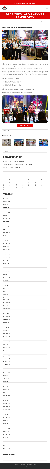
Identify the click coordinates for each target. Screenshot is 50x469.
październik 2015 (7, 434)
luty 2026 (5, 210)
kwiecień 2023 (6, 266)
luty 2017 (5, 400)
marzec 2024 (6, 246)
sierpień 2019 (6, 339)
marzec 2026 (6, 207)
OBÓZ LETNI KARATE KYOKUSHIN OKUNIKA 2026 (14, 161)
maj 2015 (5, 443)
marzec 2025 (6, 226)
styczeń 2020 (6, 327)
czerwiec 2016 (6, 412)
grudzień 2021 (6, 297)
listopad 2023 (6, 252)
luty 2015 (5, 445)
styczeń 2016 (6, 426)
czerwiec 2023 (6, 263)
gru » (7, 189)
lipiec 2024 (5, 235)
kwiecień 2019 (6, 347)
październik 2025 (7, 218)
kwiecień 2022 (6, 288)
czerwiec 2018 (6, 367)
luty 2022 (5, 294)
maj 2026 (5, 204)
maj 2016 (5, 414)
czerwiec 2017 (6, 389)
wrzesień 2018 (6, 361)
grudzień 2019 (6, 330)
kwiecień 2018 (6, 372)
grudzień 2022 (6, 271)
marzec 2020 (6, 322)
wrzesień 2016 (6, 409)
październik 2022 (7, 277)
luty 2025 (5, 229)
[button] (3, 143)
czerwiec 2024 (6, 238)
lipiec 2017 (5, 386)
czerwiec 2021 (6, 308)
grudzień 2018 (6, 355)
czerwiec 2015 (6, 440)
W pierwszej (4, 68)
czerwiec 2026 (6, 201)
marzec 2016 (6, 420)
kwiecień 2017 (6, 395)
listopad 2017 (6, 381)
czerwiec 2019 (6, 341)
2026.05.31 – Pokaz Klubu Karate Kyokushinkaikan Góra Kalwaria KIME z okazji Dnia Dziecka (24, 173)
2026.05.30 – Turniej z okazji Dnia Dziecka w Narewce (15, 170)
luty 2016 (5, 423)
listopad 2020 (6, 313)
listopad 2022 (6, 274)
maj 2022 (5, 285)
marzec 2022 (6, 291)
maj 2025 (5, 224)
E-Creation (34, 464)
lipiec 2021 (5, 305)
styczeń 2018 (6, 378)
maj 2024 (5, 240)
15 (16, 184)
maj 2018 (5, 370)
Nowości (5, 459)
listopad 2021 (6, 299)
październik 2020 (7, 316)
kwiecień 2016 (6, 417)
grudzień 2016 (6, 403)
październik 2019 (7, 336)
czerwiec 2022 (6, 283)
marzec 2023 (6, 269)
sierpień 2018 (6, 364)
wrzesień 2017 (6, 384)
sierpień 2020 (6, 319)
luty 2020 (5, 325)
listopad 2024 (6, 232)
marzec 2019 (6, 350)
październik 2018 (7, 358)
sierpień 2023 (6, 257)
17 (28, 184)
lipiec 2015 (5, 437)
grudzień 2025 (6, 212)
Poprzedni (40, 22)
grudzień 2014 (6, 448)
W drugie (4, 71)
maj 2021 (5, 311)
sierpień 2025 (6, 221)
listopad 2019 (6, 333)
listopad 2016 (6, 406)
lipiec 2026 (5, 198)
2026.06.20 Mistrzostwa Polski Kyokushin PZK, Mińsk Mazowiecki (18, 164)
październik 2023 (7, 254)
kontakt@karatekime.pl (30, 1)
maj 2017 (5, 392)
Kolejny (45, 22)
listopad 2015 (6, 431)
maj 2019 (5, 344)
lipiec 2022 (5, 280)
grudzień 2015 (6, 428)
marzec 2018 (6, 375)
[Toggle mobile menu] (47, 8)
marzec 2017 (6, 398)
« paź (4, 189)
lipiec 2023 (5, 260)
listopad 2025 (6, 215)
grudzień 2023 (6, 249)
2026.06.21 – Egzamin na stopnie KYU (11, 167)
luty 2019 (5, 353)
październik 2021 (7, 302)
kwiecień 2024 (6, 243)
